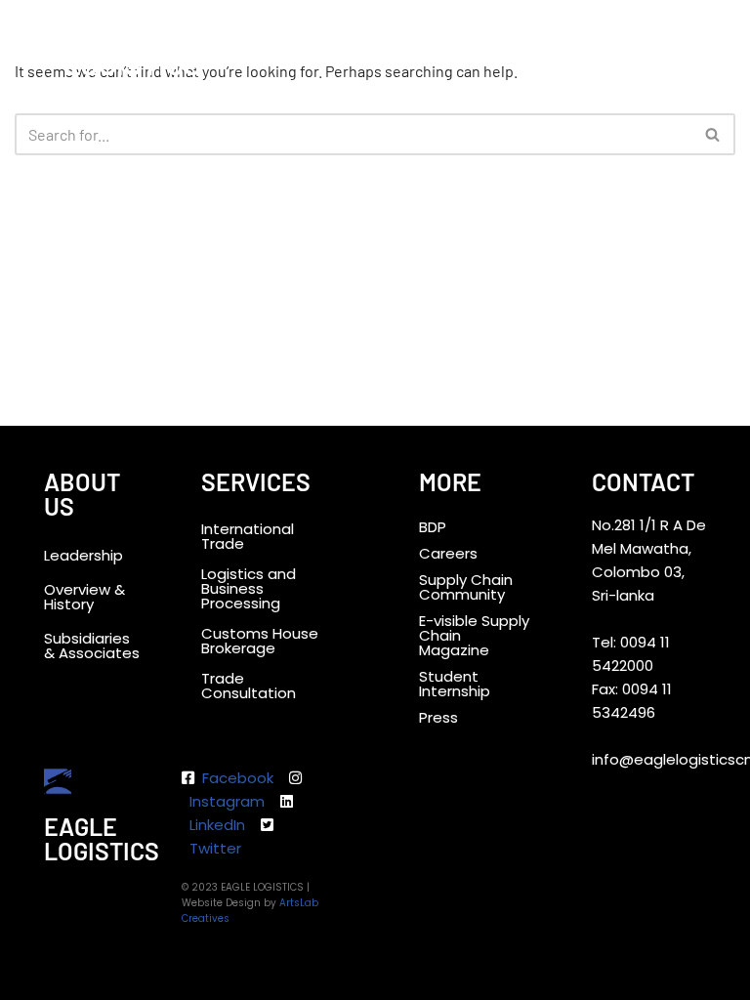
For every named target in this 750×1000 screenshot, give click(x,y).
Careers (448, 553)
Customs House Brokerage (259, 640)
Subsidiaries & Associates (92, 645)
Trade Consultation (248, 685)
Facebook (235, 778)
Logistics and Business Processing (248, 588)
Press (438, 717)
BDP (432, 527)
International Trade (247, 536)
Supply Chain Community (466, 586)
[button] (717, 33)
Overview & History (84, 596)
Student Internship (454, 683)
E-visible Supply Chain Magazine (474, 635)
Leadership (83, 555)
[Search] (713, 134)
